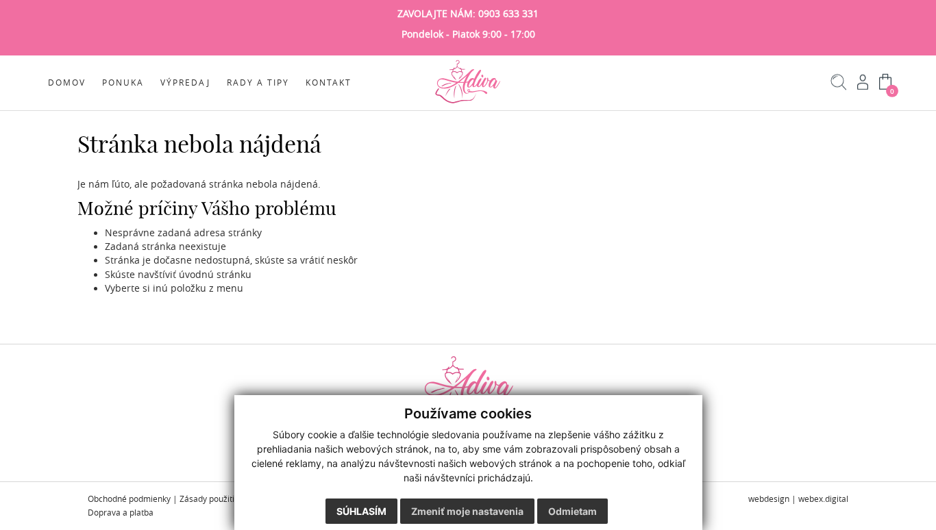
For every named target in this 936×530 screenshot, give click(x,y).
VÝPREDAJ (185, 82)
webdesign (768, 499)
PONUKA (123, 82)
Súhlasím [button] (361, 511)
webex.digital (823, 499)
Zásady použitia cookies (225, 499)
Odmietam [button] (572, 511)
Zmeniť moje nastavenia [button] (467, 511)
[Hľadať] (839, 87)
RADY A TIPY (258, 82)
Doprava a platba (120, 512)
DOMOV (67, 82)
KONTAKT (329, 82)
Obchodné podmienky (129, 499)
